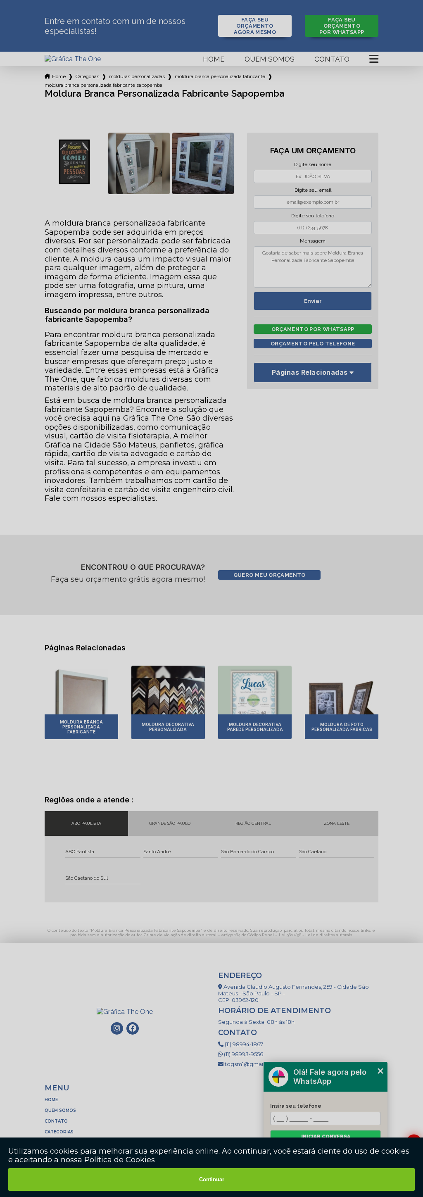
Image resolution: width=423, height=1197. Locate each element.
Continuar (211, 1179)
